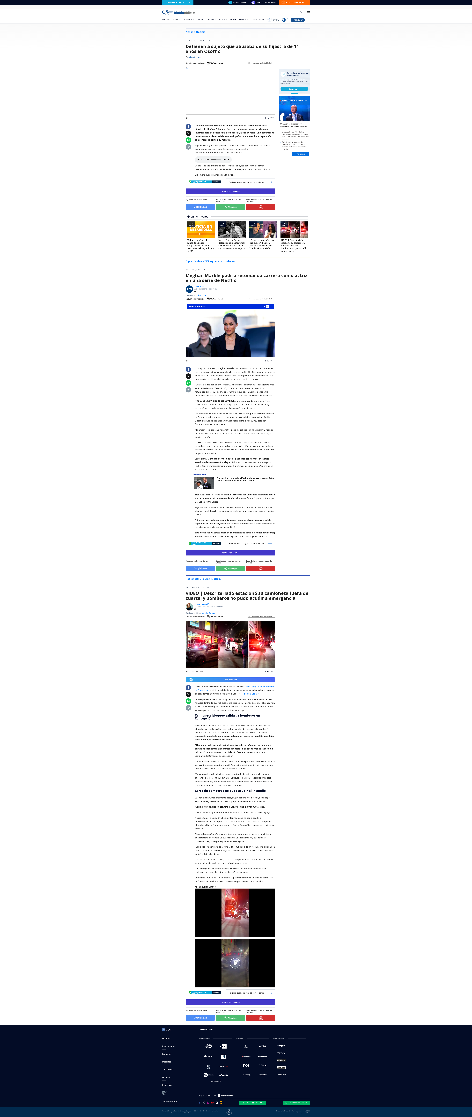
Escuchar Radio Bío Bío (295, 2)
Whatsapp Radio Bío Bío (298, 1103)
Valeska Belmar (208, 613)
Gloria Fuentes (195, 57)
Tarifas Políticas (169, 1101)
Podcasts (166, 20)
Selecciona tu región (174, 2)
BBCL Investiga (245, 20)
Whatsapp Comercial (254, 1102)
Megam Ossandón (202, 604)
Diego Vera (201, 295)
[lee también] (204, 483)
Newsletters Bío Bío (240, 2)
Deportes (211, 20)
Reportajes (167, 1085)
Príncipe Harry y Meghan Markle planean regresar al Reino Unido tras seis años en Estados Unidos (245, 479)
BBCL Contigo (258, 20)
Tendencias (222, 20)
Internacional (189, 20)
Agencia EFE (199, 286)
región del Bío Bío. (250, 693)
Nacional (176, 20)
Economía (201, 20)
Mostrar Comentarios (230, 191)
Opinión (233, 20)
